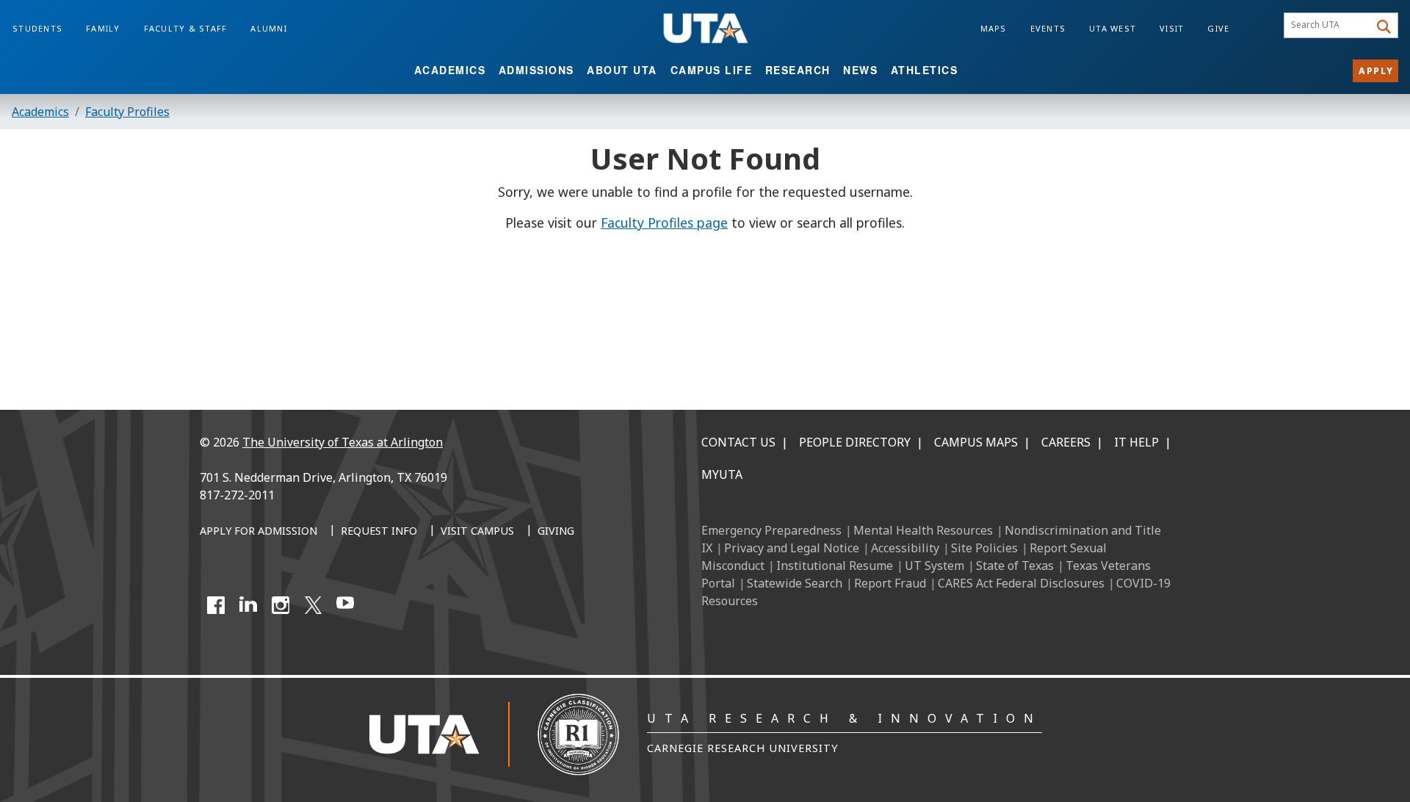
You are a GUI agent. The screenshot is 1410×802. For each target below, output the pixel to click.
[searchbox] (1328, 25)
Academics (450, 69)
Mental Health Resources (923, 530)
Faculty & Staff (186, 28)
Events (1048, 28)
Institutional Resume (834, 565)
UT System (934, 565)
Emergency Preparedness (771, 530)
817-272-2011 (237, 495)
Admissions (536, 69)
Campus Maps (976, 442)
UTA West (1112, 28)
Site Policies (984, 548)
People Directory (855, 442)
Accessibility (905, 548)
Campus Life (711, 69)
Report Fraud (890, 583)
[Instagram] (280, 605)
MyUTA (721, 474)
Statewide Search (794, 583)
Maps (993, 28)
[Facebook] (216, 605)
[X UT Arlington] (313, 605)
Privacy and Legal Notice (791, 548)
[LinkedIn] (248, 605)
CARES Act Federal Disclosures (1021, 583)
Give (1218, 28)
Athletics (924, 69)
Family (103, 28)
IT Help (1136, 442)
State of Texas (1015, 565)
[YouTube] (345, 605)
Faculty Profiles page (664, 222)
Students (37, 28)
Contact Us (738, 442)
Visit (1172, 28)
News (860, 69)
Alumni (268, 28)
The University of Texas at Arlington (342, 442)
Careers (1066, 442)
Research (798, 69)
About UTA (622, 69)
